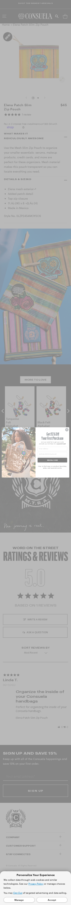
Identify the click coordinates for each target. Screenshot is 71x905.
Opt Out (17, 892)
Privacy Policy (35, 883)
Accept (52, 899)
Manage (19, 899)
